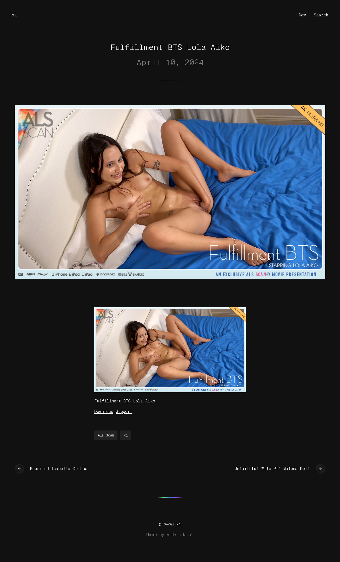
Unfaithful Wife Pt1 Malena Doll (272, 468)
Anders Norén (181, 534)
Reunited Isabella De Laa (59, 468)
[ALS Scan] (170, 391)
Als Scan (106, 435)
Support (124, 411)
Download (103, 411)
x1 (14, 15)
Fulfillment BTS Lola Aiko (124, 401)
